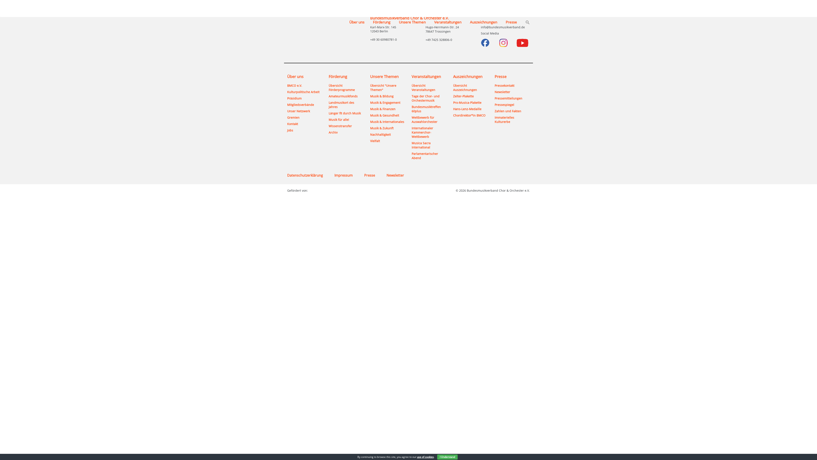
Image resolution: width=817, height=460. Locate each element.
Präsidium (294, 98)
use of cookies (425, 457)
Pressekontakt (504, 85)
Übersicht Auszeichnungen (465, 87)
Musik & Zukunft (382, 128)
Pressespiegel (504, 105)
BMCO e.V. (294, 85)
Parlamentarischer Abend (425, 156)
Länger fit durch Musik (345, 113)
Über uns (356, 22)
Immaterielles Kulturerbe (504, 119)
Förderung (381, 22)
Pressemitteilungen (508, 98)
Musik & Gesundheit (384, 115)
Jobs (290, 130)
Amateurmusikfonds (343, 96)
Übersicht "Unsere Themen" (383, 87)
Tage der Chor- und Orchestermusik (426, 98)
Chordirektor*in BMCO (469, 115)
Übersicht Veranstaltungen (423, 87)
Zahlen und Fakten (508, 111)
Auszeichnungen (483, 22)
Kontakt (292, 124)
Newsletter (502, 92)
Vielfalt (375, 141)
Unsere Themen (412, 22)
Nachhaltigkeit (380, 134)
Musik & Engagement (385, 103)
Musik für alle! (339, 120)
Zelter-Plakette (463, 96)
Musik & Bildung (382, 96)
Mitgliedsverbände (300, 105)
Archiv (333, 132)
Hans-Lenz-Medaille (467, 109)
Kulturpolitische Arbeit (303, 92)
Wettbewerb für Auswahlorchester (424, 119)
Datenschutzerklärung (305, 175)
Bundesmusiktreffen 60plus (426, 109)
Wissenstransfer (340, 126)
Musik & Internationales (387, 122)
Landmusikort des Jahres (341, 105)
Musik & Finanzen (383, 109)
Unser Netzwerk (298, 111)
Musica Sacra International (421, 145)
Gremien (293, 117)
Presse (511, 22)
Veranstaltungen (447, 22)
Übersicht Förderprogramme (342, 87)
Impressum (343, 175)
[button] (528, 22)
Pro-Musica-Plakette (467, 103)
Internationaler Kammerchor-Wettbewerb (422, 132)
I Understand (447, 457)
